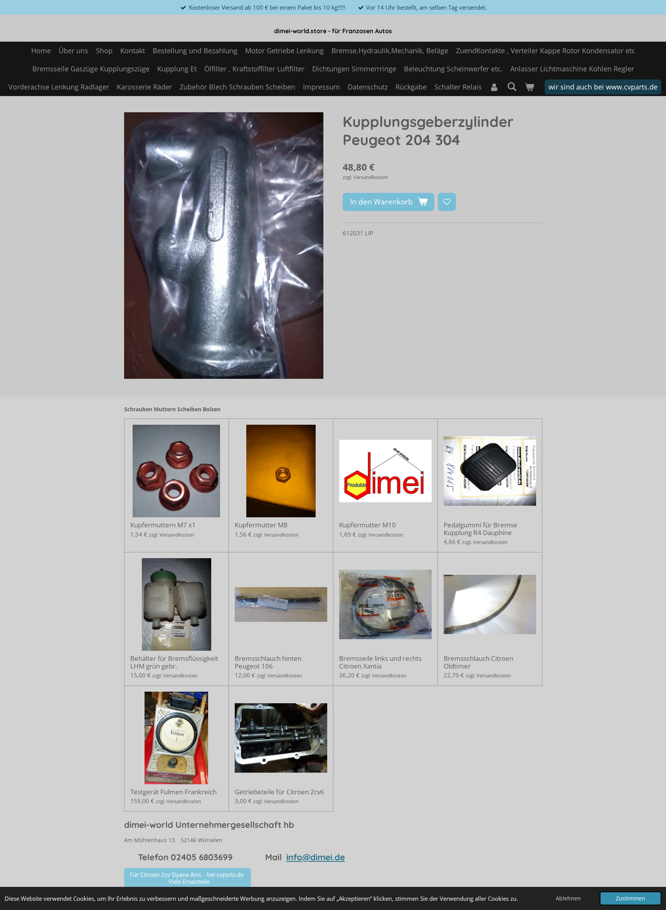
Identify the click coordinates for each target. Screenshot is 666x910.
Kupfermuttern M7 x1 (163, 525)
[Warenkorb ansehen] (529, 87)
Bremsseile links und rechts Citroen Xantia (380, 662)
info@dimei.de (315, 857)
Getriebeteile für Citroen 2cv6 (279, 792)
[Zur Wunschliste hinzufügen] (447, 202)
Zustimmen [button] (630, 898)
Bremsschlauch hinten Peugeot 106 (268, 662)
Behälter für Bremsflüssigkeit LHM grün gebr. (174, 662)
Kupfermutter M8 (261, 525)
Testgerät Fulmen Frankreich (173, 792)
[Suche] (511, 86)
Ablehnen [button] (568, 898)
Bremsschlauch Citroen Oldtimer (478, 662)
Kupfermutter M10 (367, 525)
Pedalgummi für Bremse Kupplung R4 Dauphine (480, 528)
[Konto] (494, 87)
